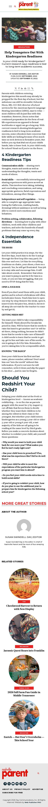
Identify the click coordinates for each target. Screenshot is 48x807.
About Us (7, 789)
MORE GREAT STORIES (24, 503)
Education (24, 47)
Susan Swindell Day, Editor (23, 537)
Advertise (37, 789)
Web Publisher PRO (33, 802)
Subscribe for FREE (12, 793)
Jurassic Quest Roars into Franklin (24, 651)
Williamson (24, 646)
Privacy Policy (22, 789)
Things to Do (24, 688)
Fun (24, 601)
